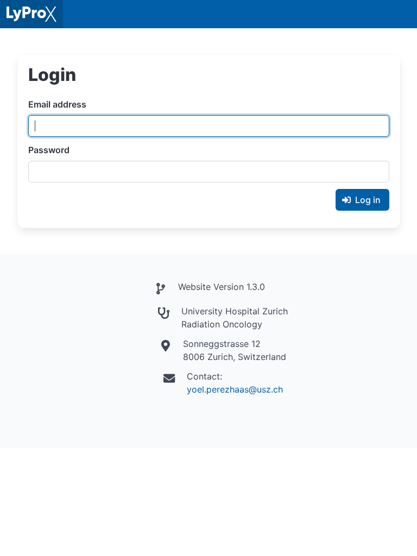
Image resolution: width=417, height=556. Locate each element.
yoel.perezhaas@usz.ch (235, 389)
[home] (31, 14)
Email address (57, 104)
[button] (403, 14)
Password (49, 149)
